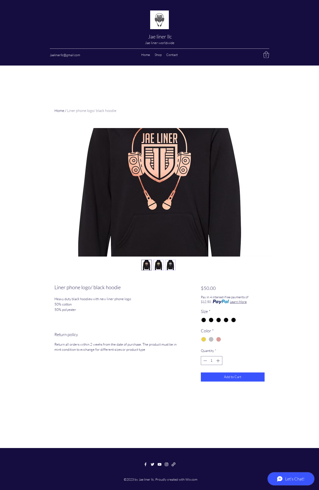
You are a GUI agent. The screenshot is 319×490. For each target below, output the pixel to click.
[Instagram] (166, 464)
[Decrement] (205, 360)
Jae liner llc (160, 36)
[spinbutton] (211, 360)
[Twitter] (152, 464)
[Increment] (218, 360)
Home (59, 110)
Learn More (238, 302)
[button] (266, 54)
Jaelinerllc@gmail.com (65, 55)
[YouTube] (159, 464)
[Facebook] (145, 464)
